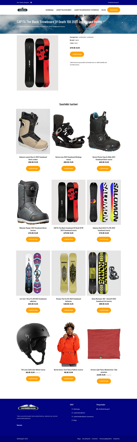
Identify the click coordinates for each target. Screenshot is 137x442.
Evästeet (95, 439)
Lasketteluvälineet (63, 10)
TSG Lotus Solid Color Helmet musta (33, 370)
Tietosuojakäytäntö (105, 439)
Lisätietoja (77, 54)
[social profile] (31, 2)
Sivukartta (116, 439)
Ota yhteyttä (86, 439)
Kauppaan (114, 10)
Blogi (104, 10)
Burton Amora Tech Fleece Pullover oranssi (68, 370)
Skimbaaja (49, 10)
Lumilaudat (90, 37)
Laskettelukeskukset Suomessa (86, 10)
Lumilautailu (82, 37)
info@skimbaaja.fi (113, 2)
